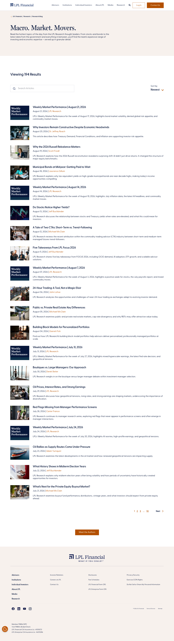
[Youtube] (24, 608)
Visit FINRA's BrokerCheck (21, 627)
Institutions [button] (67, 5)
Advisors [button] (55, 5)
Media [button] (110, 5)
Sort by (154, 86)
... (144, 511)
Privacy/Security (133, 575)
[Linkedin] (18, 608)
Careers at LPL (55, 580)
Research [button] (121, 5)
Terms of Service (151, 608)
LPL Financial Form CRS (97, 584)
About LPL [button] (100, 5)
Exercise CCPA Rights (135, 580)
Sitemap (160, 608)
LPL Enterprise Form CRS (97, 589)
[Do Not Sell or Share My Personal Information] (5, 629)
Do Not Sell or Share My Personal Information (143, 584)
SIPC (25, 624)
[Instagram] (30, 608)
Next (158, 511)
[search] (130, 5)
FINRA (20, 624)
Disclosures (92, 575)
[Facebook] (13, 608)
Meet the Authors (87, 532)
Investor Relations (56, 575)
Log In (138, 5)
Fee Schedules (93, 580)
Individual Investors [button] (83, 5)
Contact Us (155, 5)
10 (147, 511)
